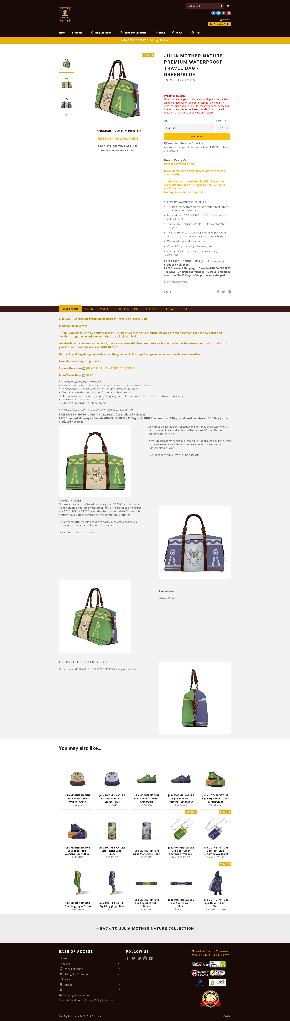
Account (226, 19)
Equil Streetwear (94, 1016)
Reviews (169, 308)
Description (70, 308)
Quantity (221, 121)
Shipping (151, 308)
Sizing (89, 308)
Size (166, 121)
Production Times (127, 308)
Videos (104, 308)
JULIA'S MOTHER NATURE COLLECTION (111, 368)
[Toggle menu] (119, 963)
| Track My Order (221, 24)
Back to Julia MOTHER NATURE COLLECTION (146, 928)
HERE (89, 375)
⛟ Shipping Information (74, 995)
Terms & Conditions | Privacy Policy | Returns (86, 1000)
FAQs (184, 308)
